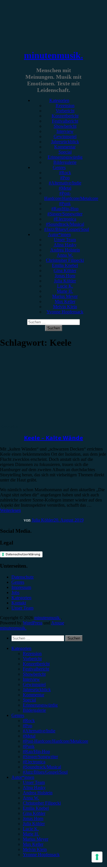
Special (65, 152)
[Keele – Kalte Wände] (47, 421)
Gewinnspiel (65, 136)
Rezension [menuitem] (32, 653)
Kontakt (18, 602)
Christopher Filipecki (65, 260)
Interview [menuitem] (31, 679)
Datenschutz (22, 577)
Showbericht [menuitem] (34, 674)
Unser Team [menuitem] (34, 782)
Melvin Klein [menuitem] (35, 849)
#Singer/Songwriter (64, 213)
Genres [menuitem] (17, 715)
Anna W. (65, 255)
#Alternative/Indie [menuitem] (39, 730)
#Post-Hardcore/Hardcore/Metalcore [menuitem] (55, 741)
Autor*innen (59, 234)
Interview (65, 131)
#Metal (65, 188)
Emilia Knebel (65, 265)
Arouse (57, 622)
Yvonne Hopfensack (65, 311)
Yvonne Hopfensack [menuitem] (41, 854)
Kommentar (65, 146)
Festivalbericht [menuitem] (36, 669)
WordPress (32, 622)
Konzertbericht (65, 115)
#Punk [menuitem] (29, 746)
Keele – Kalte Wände (53, 438)
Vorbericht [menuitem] (32, 658)
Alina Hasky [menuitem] (34, 787)
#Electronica (65, 219)
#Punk (65, 203)
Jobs (15, 592)
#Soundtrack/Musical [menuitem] (42, 766)
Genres (59, 167)
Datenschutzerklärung (23, 554)
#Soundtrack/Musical (65, 224)
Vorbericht (65, 110)
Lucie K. (65, 286)
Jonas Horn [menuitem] (33, 818)
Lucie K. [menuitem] (31, 828)
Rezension (65, 105)
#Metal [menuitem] (29, 736)
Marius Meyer (65, 296)
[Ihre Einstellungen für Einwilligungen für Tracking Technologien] (97, 857)
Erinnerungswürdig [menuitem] (40, 705)
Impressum (21, 587)
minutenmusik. (53, 55)
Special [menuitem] (29, 699)
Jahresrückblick (65, 141)
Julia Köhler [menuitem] (34, 823)
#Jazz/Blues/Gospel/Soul (66, 229)
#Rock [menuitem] (29, 720)
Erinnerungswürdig (65, 157)
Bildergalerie (64, 162)
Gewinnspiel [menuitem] (34, 684)
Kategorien (59, 100)
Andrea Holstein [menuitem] (38, 792)
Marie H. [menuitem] (31, 833)
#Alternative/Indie (65, 182)
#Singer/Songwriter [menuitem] (40, 756)
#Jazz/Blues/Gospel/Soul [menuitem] (45, 772)
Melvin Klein (65, 306)
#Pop (65, 177)
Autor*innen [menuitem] (22, 777)
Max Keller (65, 301)
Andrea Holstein (65, 249)
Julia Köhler (65, 280)
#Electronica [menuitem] (34, 761)
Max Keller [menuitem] (33, 844)
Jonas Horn (65, 275)
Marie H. (65, 291)
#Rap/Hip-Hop (64, 208)
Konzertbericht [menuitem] (36, 663)
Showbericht (65, 126)
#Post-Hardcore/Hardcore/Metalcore (71, 196)
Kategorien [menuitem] (21, 648)
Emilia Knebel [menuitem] (36, 808)
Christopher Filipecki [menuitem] (42, 803)
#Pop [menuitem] (27, 725)
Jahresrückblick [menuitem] (37, 689)
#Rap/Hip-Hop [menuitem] (36, 751)
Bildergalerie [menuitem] (34, 710)
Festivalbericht (65, 121)
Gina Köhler (65, 270)
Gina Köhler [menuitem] (34, 813)
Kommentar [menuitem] (33, 694)
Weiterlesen (10, 510)
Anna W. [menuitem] (31, 797)
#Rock (65, 172)
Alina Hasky (65, 244)
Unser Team (65, 239)
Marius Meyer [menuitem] (35, 839)
